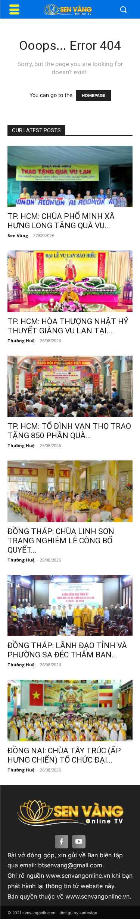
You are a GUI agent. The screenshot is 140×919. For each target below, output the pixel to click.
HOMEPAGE (93, 95)
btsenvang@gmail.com (70, 865)
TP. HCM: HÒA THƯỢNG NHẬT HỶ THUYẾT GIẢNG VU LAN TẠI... (67, 326)
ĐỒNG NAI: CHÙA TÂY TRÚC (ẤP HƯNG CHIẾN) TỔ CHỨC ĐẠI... (64, 755)
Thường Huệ (21, 340)
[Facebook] (61, 841)
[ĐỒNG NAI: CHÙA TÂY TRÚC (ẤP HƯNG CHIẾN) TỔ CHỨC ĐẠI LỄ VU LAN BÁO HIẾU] (70, 710)
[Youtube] (78, 841)
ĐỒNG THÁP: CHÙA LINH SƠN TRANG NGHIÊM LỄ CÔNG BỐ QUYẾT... (60, 540)
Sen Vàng (17, 235)
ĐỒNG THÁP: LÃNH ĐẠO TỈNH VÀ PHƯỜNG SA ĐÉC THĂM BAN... (67, 650)
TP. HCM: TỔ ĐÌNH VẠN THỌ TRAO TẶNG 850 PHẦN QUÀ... (69, 431)
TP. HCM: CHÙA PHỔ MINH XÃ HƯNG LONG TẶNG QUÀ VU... (61, 221)
